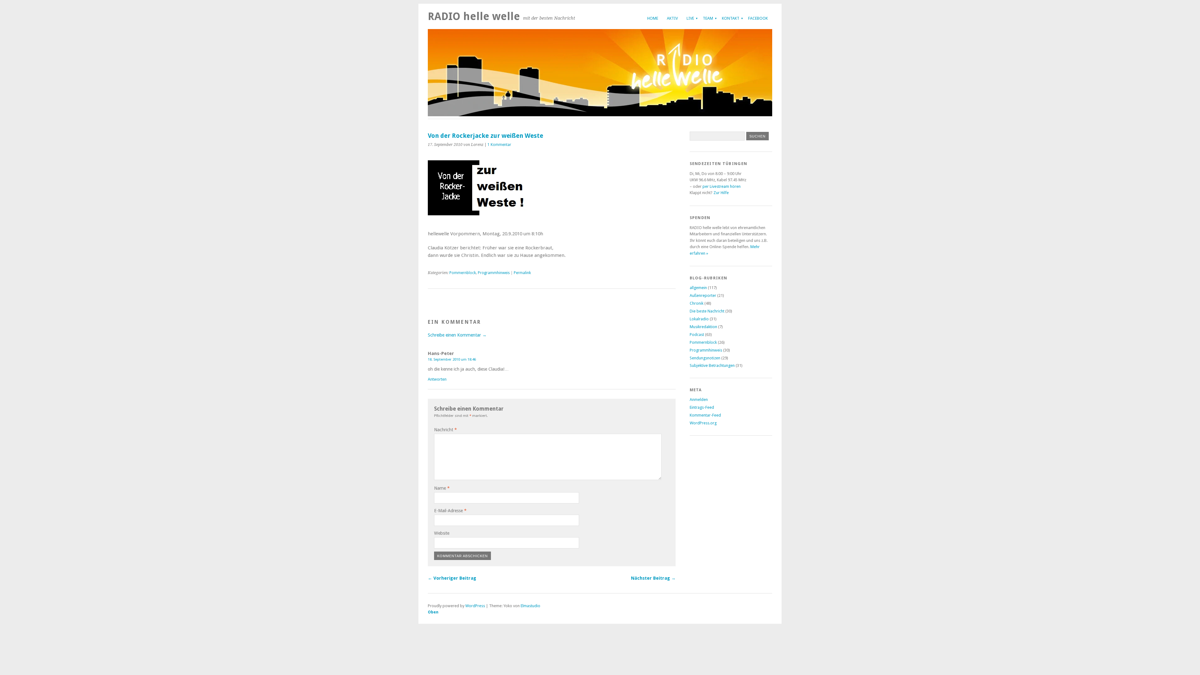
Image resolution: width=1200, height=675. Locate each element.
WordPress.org (703, 423)
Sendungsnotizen (705, 358)
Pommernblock (462, 273)
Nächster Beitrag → (653, 578)
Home (652, 18)
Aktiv (672, 18)
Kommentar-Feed (705, 415)
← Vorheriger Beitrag (452, 578)
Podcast (697, 334)
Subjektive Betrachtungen (712, 365)
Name (442, 488)
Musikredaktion (703, 326)
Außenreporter (703, 295)
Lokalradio (699, 319)
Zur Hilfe (721, 192)
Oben (433, 612)
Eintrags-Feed (702, 407)
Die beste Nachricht (707, 311)
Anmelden (699, 399)
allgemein (698, 287)
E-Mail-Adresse (450, 510)
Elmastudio (530, 605)
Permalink (522, 273)
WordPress (475, 605)
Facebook (758, 18)
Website (441, 533)
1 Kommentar (499, 144)
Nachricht (445, 429)
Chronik (696, 303)
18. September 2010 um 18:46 (452, 359)
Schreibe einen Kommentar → (457, 335)
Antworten (437, 379)
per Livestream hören (721, 186)
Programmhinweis (494, 273)
